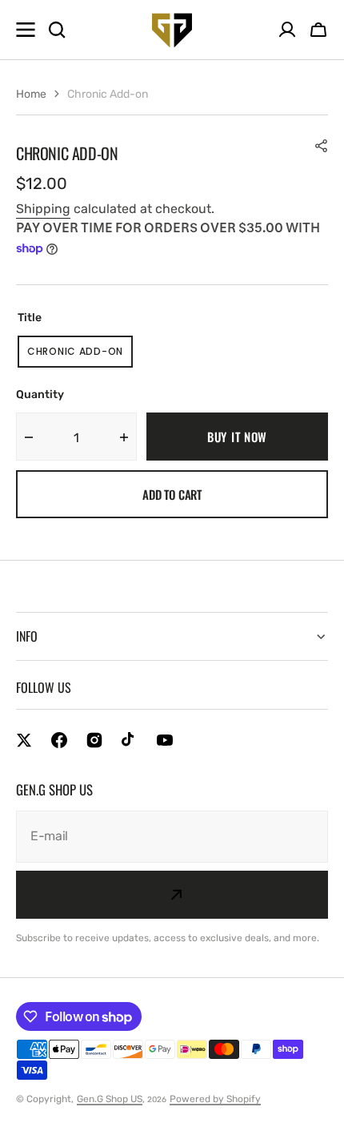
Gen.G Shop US (109, 1099)
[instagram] (94, 740)
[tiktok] (129, 740)
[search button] (56, 29)
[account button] (287, 29)
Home (31, 94)
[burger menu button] (25, 29)
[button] (318, 29)
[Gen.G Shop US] (172, 30)
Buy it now (237, 436)
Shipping (43, 208)
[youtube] (164, 740)
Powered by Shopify (215, 1099)
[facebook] (59, 740)
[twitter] (24, 740)
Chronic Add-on (80, 356)
